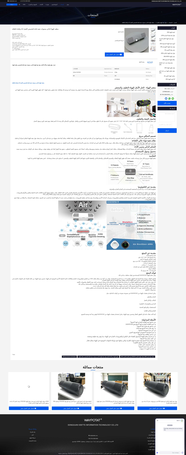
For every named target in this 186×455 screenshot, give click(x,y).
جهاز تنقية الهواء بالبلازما (162, 22)
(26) (171, 32)
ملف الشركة (32, 432)
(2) (169, 76)
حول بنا (47, 4)
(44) (167, 71)
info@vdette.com (13, 1)
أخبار (33, 435)
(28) (169, 59)
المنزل (175, 22)
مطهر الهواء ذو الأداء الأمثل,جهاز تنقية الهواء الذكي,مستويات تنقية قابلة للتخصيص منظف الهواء (98, 356)
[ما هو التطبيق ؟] (169, 98)
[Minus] (157, 420)
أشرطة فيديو (54, 4)
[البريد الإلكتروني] (166, 98)
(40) (167, 46)
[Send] (157, 452)
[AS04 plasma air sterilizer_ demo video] (136, 40)
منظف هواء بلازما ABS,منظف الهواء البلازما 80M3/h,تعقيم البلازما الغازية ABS (137, 356)
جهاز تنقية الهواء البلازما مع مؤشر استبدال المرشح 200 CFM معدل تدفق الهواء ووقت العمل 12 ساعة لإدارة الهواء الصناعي (158, 402)
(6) (170, 50)
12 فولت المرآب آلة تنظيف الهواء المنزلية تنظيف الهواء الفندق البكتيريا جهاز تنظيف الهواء (29, 402)
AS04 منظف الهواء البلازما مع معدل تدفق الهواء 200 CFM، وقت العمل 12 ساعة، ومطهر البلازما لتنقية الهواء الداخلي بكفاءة (71, 402)
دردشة (11, 4)
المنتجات (62, 4)
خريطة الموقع (33, 437)
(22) (169, 67)
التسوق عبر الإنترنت (32, 4)
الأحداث (41, 4)
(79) (166, 39)
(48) (168, 53)
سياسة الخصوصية (32, 440)
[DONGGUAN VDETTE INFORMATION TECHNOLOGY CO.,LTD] (176, 4)
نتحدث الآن (167, 103)
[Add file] (182, 452)
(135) (168, 35)
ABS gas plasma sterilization (69, 356)
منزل (68, 4)
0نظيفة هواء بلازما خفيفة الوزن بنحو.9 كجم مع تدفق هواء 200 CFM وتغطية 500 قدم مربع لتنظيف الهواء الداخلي (115, 402)
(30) (166, 63)
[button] (153, 51)
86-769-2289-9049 (25, 1)
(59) (169, 56)
